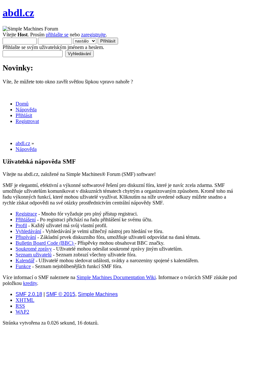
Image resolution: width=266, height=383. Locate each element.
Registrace (26, 213)
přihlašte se (57, 34)
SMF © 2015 (60, 294)
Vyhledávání (28, 231)
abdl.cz (18, 13)
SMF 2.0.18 (29, 294)
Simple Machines (98, 294)
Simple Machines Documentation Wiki (116, 277)
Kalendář (25, 260)
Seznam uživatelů (34, 254)
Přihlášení (26, 219)
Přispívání (26, 237)
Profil (21, 225)
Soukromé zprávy (34, 249)
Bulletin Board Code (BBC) (45, 243)
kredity (30, 283)
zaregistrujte (93, 34)
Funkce (23, 266)
